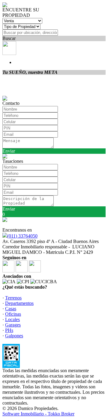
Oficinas (13, 314)
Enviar (8, 150)
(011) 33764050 (22, 235)
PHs (9, 330)
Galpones (14, 335)
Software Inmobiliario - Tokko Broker (38, 413)
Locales (12, 319)
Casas (10, 308)
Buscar (9, 38)
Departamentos (19, 303)
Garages (13, 324)
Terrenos (13, 297)
